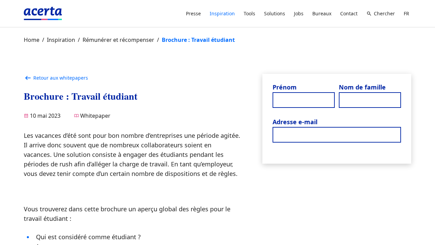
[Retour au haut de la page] (424, 222)
